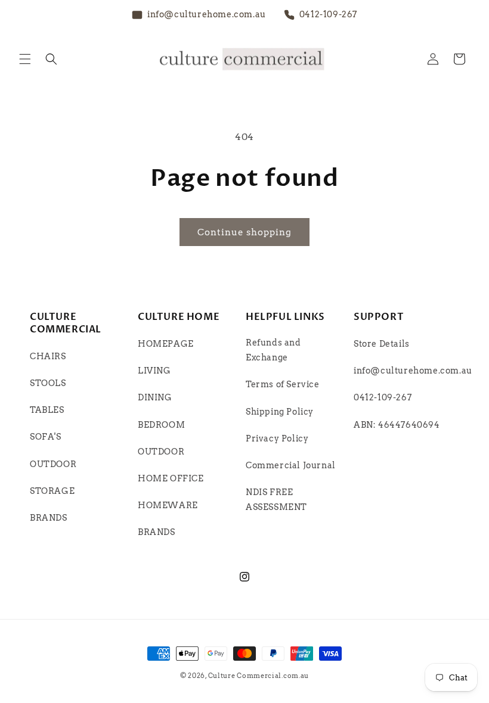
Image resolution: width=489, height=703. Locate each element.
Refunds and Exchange (273, 350)
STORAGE (52, 491)
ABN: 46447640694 (397, 425)
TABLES (47, 410)
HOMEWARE (168, 505)
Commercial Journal (291, 465)
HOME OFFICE (171, 478)
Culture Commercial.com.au (259, 675)
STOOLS (48, 383)
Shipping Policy (280, 411)
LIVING (154, 370)
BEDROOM (161, 425)
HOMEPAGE (166, 344)
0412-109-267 (382, 397)
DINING (155, 397)
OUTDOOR (53, 464)
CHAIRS (48, 356)
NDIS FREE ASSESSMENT (276, 499)
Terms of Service (283, 384)
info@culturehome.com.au (413, 370)
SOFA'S (45, 436)
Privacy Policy (277, 438)
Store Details (382, 344)
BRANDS (48, 517)
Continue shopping (244, 232)
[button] (25, 59)
